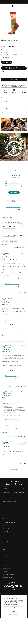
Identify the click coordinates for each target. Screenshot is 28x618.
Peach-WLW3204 (6, 62)
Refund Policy (6, 565)
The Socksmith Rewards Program (10, 525)
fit (3, 241)
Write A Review (14, 192)
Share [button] (3, 112)
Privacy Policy (6, 559)
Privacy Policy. (13, 604)
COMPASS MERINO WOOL (12, 40)
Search (4, 510)
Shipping (2, 57)
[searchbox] (8, 235)
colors (7, 241)
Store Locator (6, 538)
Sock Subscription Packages (9, 501)
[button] (2, 5)
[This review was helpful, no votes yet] (21, 293)
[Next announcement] (25, 1)
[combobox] (20, 247)
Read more (21, 361)
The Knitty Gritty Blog (8, 541)
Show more (4, 244)
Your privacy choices (7, 577)
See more (4, 336)
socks (16, 241)
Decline (13, 611)
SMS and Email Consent (8, 562)
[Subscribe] (23, 488)
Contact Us (5, 552)
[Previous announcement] (2, 1)
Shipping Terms (6, 531)
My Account (5, 571)
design (11, 241)
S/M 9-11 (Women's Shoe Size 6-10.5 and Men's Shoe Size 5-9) (14, 68)
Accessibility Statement (8, 574)
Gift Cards (5, 507)
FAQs (4, 549)
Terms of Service (7, 568)
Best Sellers (5, 504)
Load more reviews (14, 469)
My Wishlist (5, 514)
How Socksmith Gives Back (9, 522)
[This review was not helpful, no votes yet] (24, 293)
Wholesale (5, 534)
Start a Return (6, 555)
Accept (13, 607)
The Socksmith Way (7, 528)
